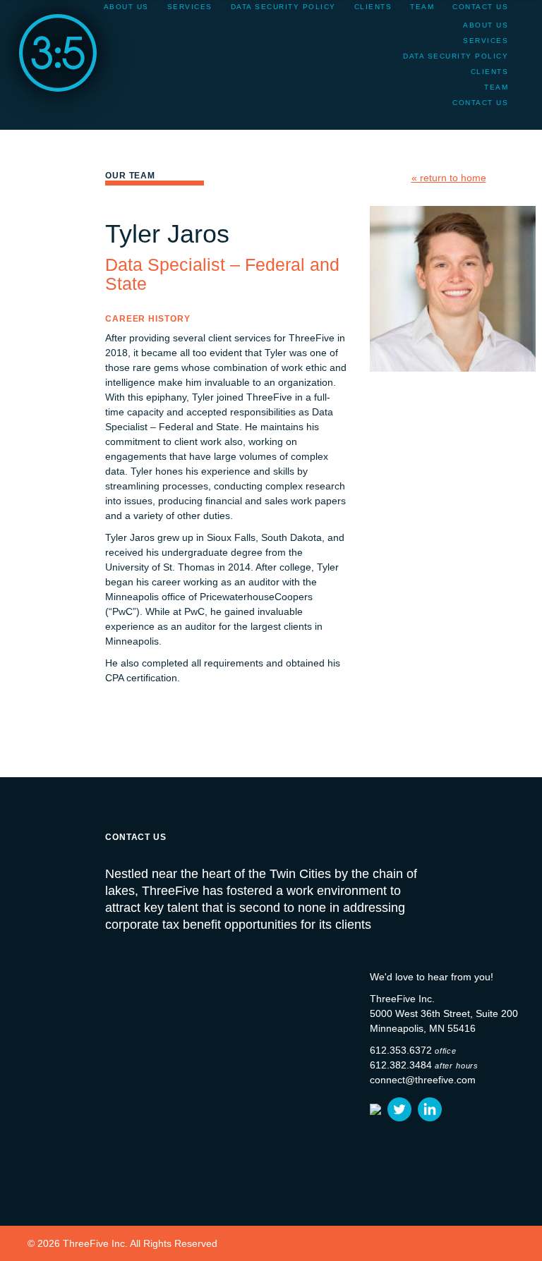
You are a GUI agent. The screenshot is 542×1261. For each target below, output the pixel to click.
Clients (490, 71)
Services (485, 40)
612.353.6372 (401, 1050)
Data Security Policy (455, 56)
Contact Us (480, 102)
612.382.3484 (401, 1065)
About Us (485, 25)
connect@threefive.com (423, 1079)
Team (496, 87)
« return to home (448, 177)
